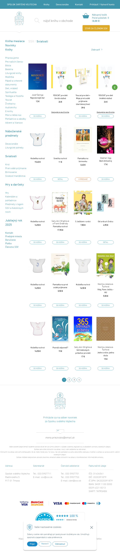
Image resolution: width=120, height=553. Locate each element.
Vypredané (83, 179)
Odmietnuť (60, 544)
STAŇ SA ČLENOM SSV (96, 28)
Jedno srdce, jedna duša (105, 351)
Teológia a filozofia (14, 96)
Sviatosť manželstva (15, 176)
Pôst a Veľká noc (13, 115)
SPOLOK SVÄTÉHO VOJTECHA (22, 4)
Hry (7, 193)
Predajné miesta (13, 236)
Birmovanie (11, 172)
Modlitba (9, 77)
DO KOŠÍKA (38, 116)
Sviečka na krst (60, 158)
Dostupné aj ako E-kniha (60, 112)
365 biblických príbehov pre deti (83, 350)
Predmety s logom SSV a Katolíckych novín (14, 208)
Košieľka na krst (38, 158)
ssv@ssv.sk (46, 477)
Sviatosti (11, 156)
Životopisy (10, 103)
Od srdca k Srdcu (105, 221)
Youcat (8, 100)
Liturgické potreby (14, 147)
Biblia (8, 65)
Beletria (9, 69)
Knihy (46, 4)
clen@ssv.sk (75, 480)
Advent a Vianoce (14, 122)
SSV (31, 41)
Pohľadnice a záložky (15, 119)
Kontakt (79, 4)
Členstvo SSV (11, 246)
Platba (8, 243)
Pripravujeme (12, 58)
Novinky (10, 45)
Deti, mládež (11, 88)
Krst (7, 164)
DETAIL (60, 179)
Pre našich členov (14, 61)
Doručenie (10, 239)
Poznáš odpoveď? (60, 347)
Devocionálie (62, 4)
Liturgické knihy (13, 73)
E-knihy (9, 111)
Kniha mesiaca (15, 41)
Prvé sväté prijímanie (15, 168)
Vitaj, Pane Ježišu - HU (105, 288)
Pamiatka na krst (60, 224)
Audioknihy (11, 107)
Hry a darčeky (14, 184)
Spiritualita (10, 92)
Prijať (32, 544)
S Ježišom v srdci (83, 221)
